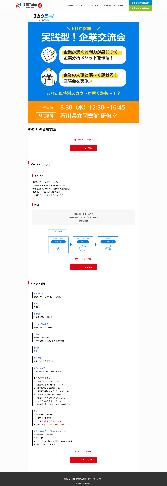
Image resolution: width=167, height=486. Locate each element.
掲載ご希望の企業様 (79, 479)
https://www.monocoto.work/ (54, 424)
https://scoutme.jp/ (53, 421)
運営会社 (67, 479)
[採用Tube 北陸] (29, 5)
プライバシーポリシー (95, 479)
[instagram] (83, 475)
